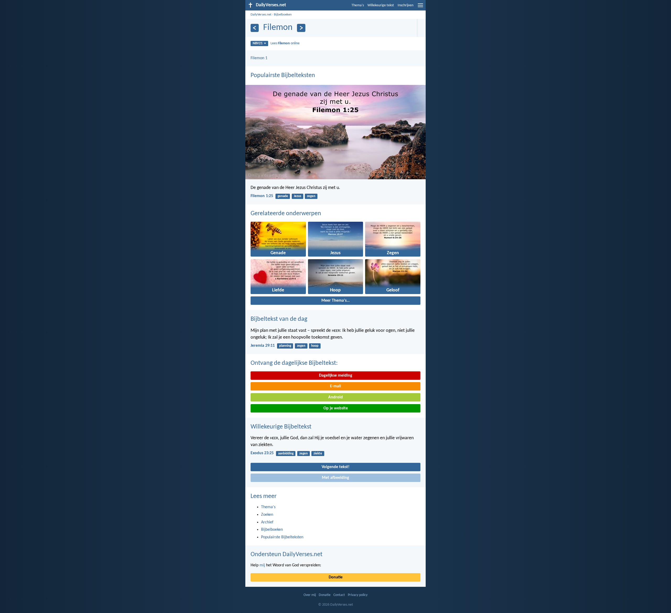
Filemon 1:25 (262, 196)
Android (335, 397)
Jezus (297, 196)
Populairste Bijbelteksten (283, 75)
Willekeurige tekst (380, 5)
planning (285, 346)
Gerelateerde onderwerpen (286, 213)
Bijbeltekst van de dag (279, 319)
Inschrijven (405, 5)
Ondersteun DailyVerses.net (286, 554)
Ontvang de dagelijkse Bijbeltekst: (294, 363)
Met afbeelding (335, 478)
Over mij (310, 595)
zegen (311, 196)
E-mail (335, 386)
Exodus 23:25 (262, 453)
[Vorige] (255, 28)
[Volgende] (301, 28)
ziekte (317, 453)
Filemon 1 (259, 58)
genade (283, 196)
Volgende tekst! (335, 467)
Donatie (336, 577)
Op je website (335, 408)
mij (262, 565)
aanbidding (286, 453)
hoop (314, 346)
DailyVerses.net (261, 14)
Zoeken (267, 515)
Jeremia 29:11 (263, 346)
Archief (267, 522)
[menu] (420, 7)
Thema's (357, 5)
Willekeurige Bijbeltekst (281, 427)
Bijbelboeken (283, 14)
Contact (339, 595)
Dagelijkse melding (335, 375)
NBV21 (258, 43)
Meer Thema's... (335, 301)
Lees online (285, 43)
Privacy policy (357, 595)
